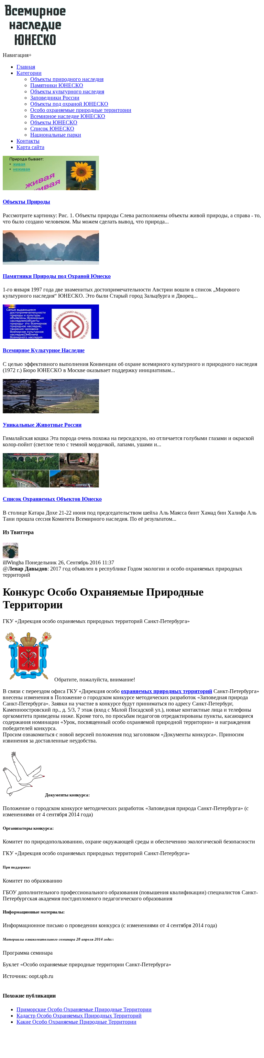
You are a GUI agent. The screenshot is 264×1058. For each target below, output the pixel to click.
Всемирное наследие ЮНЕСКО (67, 116)
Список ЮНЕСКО (52, 128)
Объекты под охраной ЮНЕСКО (69, 104)
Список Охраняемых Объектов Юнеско (52, 499)
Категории (29, 73)
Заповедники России (54, 98)
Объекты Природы (26, 202)
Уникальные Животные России (42, 425)
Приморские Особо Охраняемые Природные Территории (84, 1009)
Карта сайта (30, 147)
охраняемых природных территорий (166, 691)
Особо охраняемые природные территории (80, 110)
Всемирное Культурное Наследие (44, 350)
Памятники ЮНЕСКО (56, 85)
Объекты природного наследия (66, 79)
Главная (25, 67)
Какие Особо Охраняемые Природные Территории (76, 1022)
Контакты (28, 141)
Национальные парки (55, 135)
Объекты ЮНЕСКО (53, 122)
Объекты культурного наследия (67, 91)
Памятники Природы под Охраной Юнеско (57, 276)
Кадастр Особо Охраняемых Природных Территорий (79, 1016)
